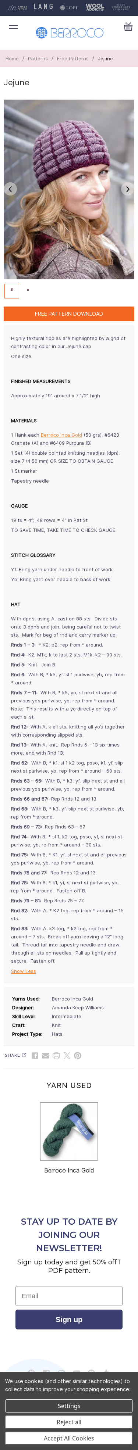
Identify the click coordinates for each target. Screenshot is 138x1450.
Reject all (69, 1422)
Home (12, 58)
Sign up (69, 1319)
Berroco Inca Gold (61, 435)
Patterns (38, 58)
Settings (69, 1406)
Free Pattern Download (69, 314)
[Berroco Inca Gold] (69, 1132)
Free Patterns (73, 58)
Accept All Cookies (69, 1438)
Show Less (23, 971)
